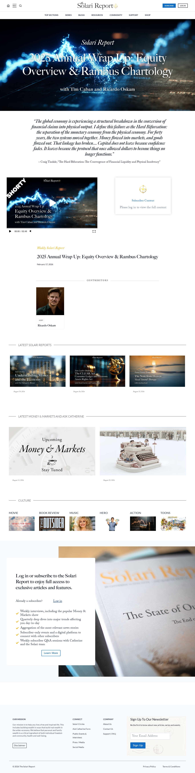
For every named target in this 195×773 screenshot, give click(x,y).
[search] (9, 5)
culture (24, 500)
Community (116, 15)
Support (133, 15)
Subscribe (169, 6)
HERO (104, 512)
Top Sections (51, 15)
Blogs (81, 15)
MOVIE (13, 512)
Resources (97, 15)
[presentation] (38, 371)
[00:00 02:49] (52, 202)
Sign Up (138, 745)
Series (68, 15)
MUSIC (74, 512)
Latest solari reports (34, 345)
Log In (183, 6)
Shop (147, 15)
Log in (57, 601)
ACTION (135, 512)
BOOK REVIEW (49, 512)
